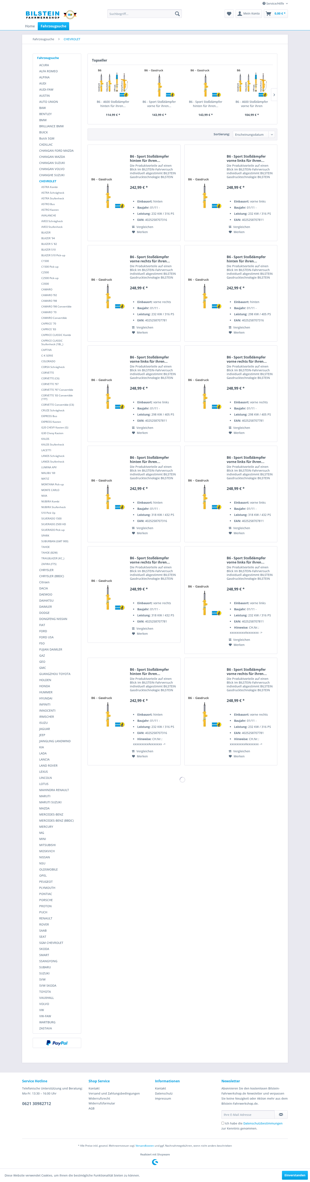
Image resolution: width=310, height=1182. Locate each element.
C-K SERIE (47, 355)
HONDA (44, 686)
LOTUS (44, 784)
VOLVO (44, 1004)
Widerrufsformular (102, 1103)
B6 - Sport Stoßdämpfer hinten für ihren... (205, 104)
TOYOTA (45, 992)
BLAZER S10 (48, 249)
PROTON (45, 906)
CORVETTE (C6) (50, 378)
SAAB (43, 930)
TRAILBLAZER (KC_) (52, 558)
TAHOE (45, 547)
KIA (41, 747)
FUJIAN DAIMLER (50, 649)
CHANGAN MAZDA (52, 157)
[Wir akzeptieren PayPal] (57, 1043)
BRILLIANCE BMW (51, 126)
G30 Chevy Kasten (52, 433)
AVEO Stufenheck (52, 227)
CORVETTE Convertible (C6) (57, 405)
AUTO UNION (48, 102)
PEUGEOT (46, 882)
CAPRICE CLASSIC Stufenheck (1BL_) (52, 342)
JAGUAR (44, 729)
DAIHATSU (46, 600)
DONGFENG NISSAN (53, 619)
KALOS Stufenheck (52, 444)
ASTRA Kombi (49, 187)
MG (41, 833)
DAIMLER (45, 607)
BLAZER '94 (48, 238)
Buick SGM (46, 138)
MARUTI (44, 796)
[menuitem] (144, 13)
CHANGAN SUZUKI (52, 163)
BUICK (43, 132)
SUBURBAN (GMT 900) (54, 541)
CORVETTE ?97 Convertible (57, 390)
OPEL (43, 875)
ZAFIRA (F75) (49, 564)
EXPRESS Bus (49, 416)
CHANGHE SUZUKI (52, 175)
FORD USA (46, 637)
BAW (42, 108)
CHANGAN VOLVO (52, 169)
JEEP (42, 735)
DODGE (44, 613)
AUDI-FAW (46, 89)
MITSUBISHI (47, 845)
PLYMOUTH (47, 888)
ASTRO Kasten (50, 210)
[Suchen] (177, 13)
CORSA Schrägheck (53, 367)
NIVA (44, 496)
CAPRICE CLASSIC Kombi (56, 335)
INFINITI (44, 704)
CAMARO (46, 289)
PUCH (43, 912)
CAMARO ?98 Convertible (56, 306)
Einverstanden (294, 1175)
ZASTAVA (45, 1028)
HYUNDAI (45, 698)
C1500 (45, 261)
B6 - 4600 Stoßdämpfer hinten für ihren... (113, 104)
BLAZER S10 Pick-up (53, 255)
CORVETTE (47, 372)
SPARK (45, 535)
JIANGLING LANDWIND (55, 741)
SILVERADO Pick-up (53, 530)
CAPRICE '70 (48, 323)
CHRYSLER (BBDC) (51, 576)
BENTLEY (45, 114)
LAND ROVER (48, 765)
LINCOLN (45, 778)
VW (41, 1010)
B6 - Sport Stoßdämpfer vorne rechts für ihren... (150, 259)
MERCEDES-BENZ (51, 814)
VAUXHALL (46, 998)
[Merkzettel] (229, 13)
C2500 (45, 272)
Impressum (163, 1098)
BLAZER (46, 232)
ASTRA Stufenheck (52, 198)
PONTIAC (45, 894)
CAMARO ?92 (49, 295)
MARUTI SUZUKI (50, 802)
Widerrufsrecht (99, 1098)
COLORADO (48, 361)
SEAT (42, 937)
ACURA (44, 65)
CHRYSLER (46, 570)
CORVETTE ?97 (50, 384)
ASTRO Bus (48, 204)
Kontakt (94, 1088)
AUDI (42, 83)
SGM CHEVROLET (51, 943)
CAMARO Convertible (54, 318)
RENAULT (45, 918)
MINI (42, 839)
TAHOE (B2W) (49, 552)
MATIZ (45, 478)
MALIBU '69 (48, 473)
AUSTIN (44, 96)
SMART (44, 955)
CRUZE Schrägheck (53, 410)
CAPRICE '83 (48, 329)
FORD (43, 631)
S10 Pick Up (48, 513)
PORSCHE (46, 900)
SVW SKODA (47, 985)
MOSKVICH (47, 851)
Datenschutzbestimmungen (263, 1123)
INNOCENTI (47, 710)
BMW (43, 120)
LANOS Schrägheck (53, 456)
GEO (42, 662)
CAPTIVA (46, 350)
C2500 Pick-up (49, 278)
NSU (42, 863)
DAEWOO (45, 594)
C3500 (45, 284)
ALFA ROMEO (48, 71)
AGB (91, 1108)
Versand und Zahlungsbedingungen (114, 1093)
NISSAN (44, 857)
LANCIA (44, 759)
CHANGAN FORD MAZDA (56, 151)
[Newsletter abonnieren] (281, 1114)
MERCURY (46, 827)
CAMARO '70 (49, 312)
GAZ (42, 655)
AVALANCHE (48, 215)
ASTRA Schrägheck (52, 193)
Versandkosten (145, 1145)
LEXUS (43, 772)
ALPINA (44, 77)
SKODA (44, 949)
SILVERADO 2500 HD (53, 524)
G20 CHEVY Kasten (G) (54, 427)
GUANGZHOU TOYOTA (54, 674)
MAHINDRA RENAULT (54, 790)
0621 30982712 (36, 1103)
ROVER (44, 924)
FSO (42, 643)
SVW (42, 979)
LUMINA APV (49, 467)
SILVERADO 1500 (51, 518)
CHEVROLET (47, 181)
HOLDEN (45, 680)
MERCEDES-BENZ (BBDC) (56, 820)
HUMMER (46, 692)
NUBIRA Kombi (50, 501)
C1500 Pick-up (49, 266)
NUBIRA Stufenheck (53, 507)
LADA (43, 753)
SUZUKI (44, 973)
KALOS (45, 439)
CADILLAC (46, 144)
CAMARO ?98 (49, 301)
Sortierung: (222, 134)
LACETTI (46, 450)
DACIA (43, 588)
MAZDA (44, 808)
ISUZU (43, 723)
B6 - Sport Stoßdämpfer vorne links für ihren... (246, 158)
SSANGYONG (48, 961)
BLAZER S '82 (49, 244)
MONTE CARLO (50, 490)
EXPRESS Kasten (51, 422)
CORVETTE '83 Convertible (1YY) (57, 397)
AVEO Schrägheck (52, 221)
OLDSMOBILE (48, 869)
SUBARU (45, 967)
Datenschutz (164, 1093)
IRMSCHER (46, 717)
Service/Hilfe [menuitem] (275, 3)
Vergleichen (144, 227)
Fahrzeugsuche (48, 58)
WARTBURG (47, 1022)
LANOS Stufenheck (52, 461)
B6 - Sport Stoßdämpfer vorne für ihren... (159, 104)
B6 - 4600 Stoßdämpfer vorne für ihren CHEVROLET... (252, 104)
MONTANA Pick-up (52, 484)
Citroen (44, 582)
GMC (42, 668)
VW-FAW (45, 1016)
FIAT (42, 625)
